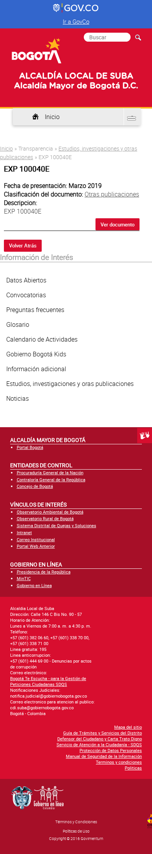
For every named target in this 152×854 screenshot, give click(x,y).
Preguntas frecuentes (35, 309)
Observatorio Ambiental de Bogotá (50, 512)
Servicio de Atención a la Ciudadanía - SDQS (99, 744)
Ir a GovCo (76, 21)
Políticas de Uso (76, 831)
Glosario (17, 324)
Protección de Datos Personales (111, 750)
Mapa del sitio (128, 727)
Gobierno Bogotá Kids (36, 354)
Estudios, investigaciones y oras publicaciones (70, 383)
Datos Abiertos (26, 280)
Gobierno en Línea (34, 585)
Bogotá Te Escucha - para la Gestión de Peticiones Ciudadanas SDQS (48, 681)
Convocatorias (26, 295)
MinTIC (24, 578)
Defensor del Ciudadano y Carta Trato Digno (99, 739)
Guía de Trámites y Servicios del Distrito (102, 733)
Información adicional (36, 369)
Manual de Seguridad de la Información (104, 756)
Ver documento (117, 224)
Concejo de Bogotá (35, 486)
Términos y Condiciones (76, 821)
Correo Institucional (36, 539)
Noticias (17, 398)
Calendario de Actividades (42, 339)
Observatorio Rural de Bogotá (45, 518)
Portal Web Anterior (36, 546)
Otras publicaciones (112, 194)
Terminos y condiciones (119, 762)
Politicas (133, 768)
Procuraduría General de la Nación (50, 472)
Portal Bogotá (30, 447)
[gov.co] (76, 8)
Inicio (52, 116)
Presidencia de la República (44, 572)
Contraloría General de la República (51, 479)
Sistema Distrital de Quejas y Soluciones (56, 525)
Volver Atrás (23, 245)
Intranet (24, 532)
